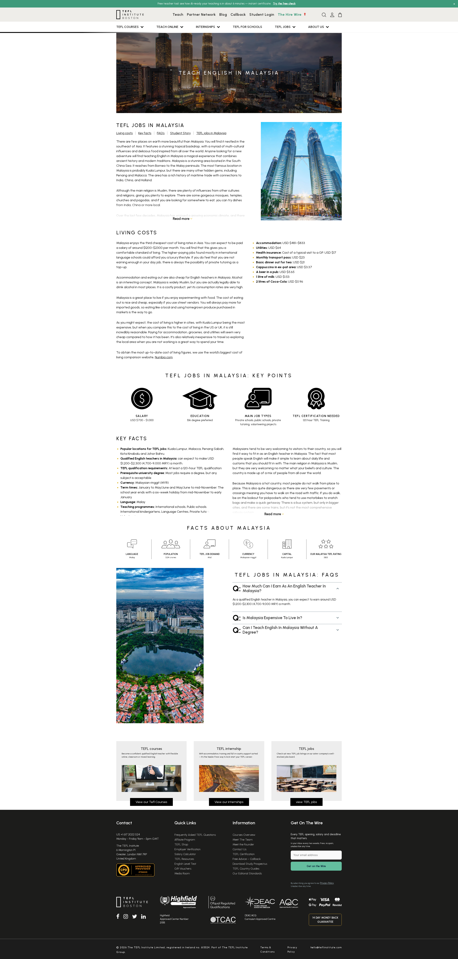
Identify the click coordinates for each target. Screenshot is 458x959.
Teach (178, 14)
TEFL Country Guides (246, 868)
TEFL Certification (244, 854)
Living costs (124, 133)
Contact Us (239, 849)
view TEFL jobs (306, 802)
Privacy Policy (327, 883)
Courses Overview (244, 834)
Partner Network (201, 14)
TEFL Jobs (283, 27)
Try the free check (284, 3)
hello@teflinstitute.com (326, 947)
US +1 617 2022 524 (128, 834)
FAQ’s (161, 133)
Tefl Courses (127, 27)
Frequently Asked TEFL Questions (195, 834)
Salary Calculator (185, 854)
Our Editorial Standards (247, 873)
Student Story (180, 133)
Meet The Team (243, 839)
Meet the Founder (243, 844)
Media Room (182, 873)
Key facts (144, 133)
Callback (238, 14)
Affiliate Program (184, 839)
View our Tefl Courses (151, 802)
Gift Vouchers (182, 868)
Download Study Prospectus (250, 863)
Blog (223, 14)
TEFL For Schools (247, 27)
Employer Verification (187, 849)
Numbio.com (164, 357)
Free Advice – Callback (247, 859)
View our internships (229, 802)
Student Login (261, 14)
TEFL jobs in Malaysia (211, 133)
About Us (316, 27)
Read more (181, 219)
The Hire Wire (290, 14)
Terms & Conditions (267, 949)
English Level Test (185, 863)
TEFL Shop (181, 844)
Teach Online (167, 27)
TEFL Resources (184, 859)
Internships (205, 27)
